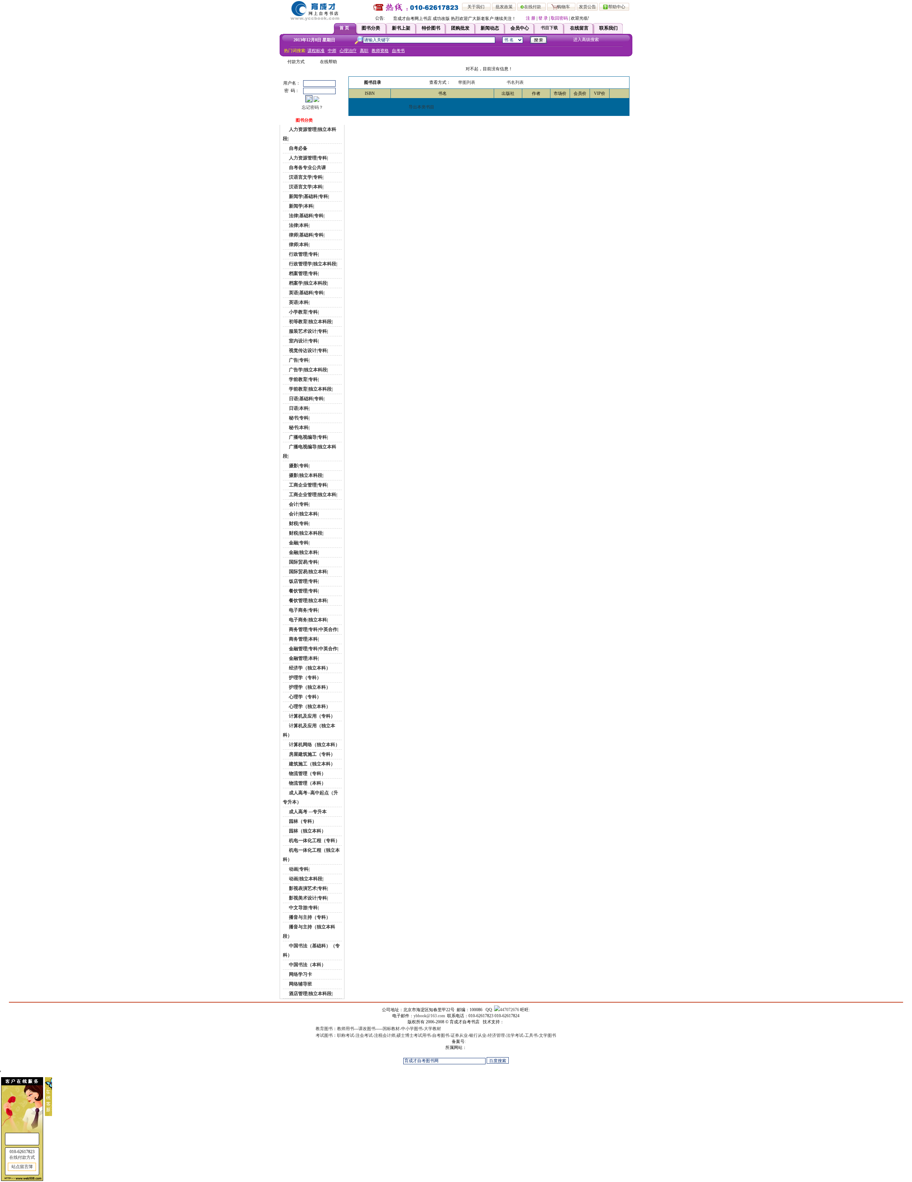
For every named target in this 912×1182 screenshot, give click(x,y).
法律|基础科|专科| (306, 215)
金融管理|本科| (303, 658)
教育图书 (324, 1028)
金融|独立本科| (303, 552)
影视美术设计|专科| (308, 898)
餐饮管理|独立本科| (308, 600)
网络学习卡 (300, 974)
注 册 (530, 18)
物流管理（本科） (307, 783)
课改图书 (366, 1028)
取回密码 (559, 18)
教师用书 (345, 1028)
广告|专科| (299, 360)
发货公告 (587, 6)
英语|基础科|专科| (306, 292)
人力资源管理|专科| (308, 158)
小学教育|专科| (303, 312)
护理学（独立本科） (309, 687)
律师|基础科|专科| (306, 235)
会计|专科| (299, 504)
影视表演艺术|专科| (308, 888)
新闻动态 (490, 28)
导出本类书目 (421, 107)
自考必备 (297, 148)
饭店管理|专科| (303, 581)
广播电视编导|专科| (308, 437)
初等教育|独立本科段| (310, 321)
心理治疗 (348, 50)
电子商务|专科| (303, 610)
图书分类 (371, 28)
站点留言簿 (22, 1166)
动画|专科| (299, 869)
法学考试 (514, 1035)
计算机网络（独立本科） (314, 744)
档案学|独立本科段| (308, 283)
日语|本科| (299, 408)
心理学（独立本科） (309, 706)
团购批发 (460, 28)
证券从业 (459, 1035)
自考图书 (440, 1035)
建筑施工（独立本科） (311, 763)
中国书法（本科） (307, 964)
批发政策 (504, 6)
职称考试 (345, 1035)
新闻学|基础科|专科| (308, 196)
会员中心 (520, 28)
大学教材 (432, 1028)
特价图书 (431, 28)
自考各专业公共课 (307, 167)
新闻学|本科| (301, 206)
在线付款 (532, 6)
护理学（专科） (304, 677)
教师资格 (380, 50)
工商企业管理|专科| (308, 485)
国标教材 (391, 1028)
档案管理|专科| (303, 273)
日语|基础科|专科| (306, 398)
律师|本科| (299, 244)
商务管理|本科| (303, 639)
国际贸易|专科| (303, 562)
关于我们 (475, 6)
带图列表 (466, 82)
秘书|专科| (299, 418)
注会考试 (364, 1035)
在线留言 (579, 28)
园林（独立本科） (307, 831)
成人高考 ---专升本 (307, 811)
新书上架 (401, 28)
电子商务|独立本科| (308, 619)
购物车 (563, 6)
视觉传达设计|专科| (308, 350)
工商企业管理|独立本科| (312, 494)
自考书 (398, 50)
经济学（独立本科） (309, 668)
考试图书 (324, 1035)
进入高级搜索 (586, 39)
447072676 (509, 1009)
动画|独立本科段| (305, 878)
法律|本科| (299, 225)
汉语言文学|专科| (305, 177)
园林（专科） (302, 821)
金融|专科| (299, 542)
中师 (332, 50)
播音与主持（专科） (309, 917)
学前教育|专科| (303, 379)
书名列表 (515, 82)
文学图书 (547, 1035)
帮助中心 (616, 6)
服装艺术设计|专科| (308, 331)
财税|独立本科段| (305, 533)
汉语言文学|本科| (305, 186)
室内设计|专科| (303, 340)
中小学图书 (412, 1028)
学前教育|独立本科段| (310, 389)
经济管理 (496, 1035)
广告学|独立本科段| (308, 369)
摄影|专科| (299, 465)
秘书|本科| (299, 427)
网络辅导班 (300, 984)
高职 (364, 50)
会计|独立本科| (303, 513)
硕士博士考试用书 (414, 1035)
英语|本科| (299, 302)
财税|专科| (299, 523)
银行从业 (477, 1035)
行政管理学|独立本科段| (312, 263)
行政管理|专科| (303, 254)
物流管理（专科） (307, 773)
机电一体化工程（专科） (314, 840)
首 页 (344, 27)
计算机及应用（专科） (311, 716)
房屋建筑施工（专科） (311, 754)
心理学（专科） (304, 696)
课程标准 (316, 50)
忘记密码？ (312, 107)
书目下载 (549, 27)
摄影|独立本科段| (305, 475)
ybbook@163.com (429, 1015)
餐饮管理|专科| (303, 590)
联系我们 (608, 28)
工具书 (531, 1035)
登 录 (543, 18)
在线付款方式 (22, 1157)
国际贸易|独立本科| (308, 571)
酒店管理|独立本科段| (310, 993)
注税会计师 (384, 1035)
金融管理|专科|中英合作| (313, 648)
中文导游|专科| (303, 907)
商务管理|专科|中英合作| (313, 629)
